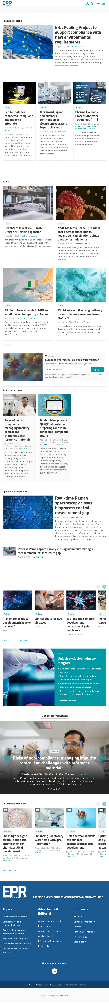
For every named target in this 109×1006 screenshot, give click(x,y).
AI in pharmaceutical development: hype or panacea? (17, 622)
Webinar (54, 759)
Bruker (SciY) (80, 126)
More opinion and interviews (15, 640)
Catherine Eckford (29, 236)
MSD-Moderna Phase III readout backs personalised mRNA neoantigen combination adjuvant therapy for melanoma (80, 234)
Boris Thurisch (78, 46)
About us (78, 916)
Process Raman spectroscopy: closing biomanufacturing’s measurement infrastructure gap (55, 551)
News (8, 223)
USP (25, 448)
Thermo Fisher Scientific (53, 445)
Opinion (7, 614)
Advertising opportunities (50, 921)
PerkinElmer (86, 777)
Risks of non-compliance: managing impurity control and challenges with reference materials (18, 430)
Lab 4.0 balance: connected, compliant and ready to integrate (19, 118)
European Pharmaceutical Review (85, 127)
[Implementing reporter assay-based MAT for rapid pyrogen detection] (48, 789)
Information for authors (49, 941)
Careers (77, 926)
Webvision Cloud (61, 996)
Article (8, 107)
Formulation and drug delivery (17, 943)
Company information (84, 921)
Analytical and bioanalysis (16, 916)
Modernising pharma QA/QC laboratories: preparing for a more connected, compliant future (54, 428)
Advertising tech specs (49, 931)
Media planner (45, 926)
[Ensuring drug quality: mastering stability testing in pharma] (56, 789)
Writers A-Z (41, 985)
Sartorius (8, 130)
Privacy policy (80, 936)
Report (79, 107)
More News (8, 345)
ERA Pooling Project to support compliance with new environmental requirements (78, 34)
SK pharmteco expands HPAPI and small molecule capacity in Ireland (27, 312)
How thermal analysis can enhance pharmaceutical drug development (80, 842)
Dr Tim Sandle (60, 131)
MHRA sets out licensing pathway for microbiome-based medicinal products (80, 314)
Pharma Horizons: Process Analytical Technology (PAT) (87, 116)
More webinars (9, 870)
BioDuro (6, 860)
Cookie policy (80, 941)
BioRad (38, 853)
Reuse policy (44, 946)
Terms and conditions (84, 931)
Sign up (96, 369)
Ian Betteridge (76, 517)
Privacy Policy (70, 377)
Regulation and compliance (16, 938)
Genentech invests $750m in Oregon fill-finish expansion (23, 230)
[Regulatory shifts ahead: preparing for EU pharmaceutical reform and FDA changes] (51, 789)
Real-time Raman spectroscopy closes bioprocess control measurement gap (73, 505)
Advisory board (45, 936)
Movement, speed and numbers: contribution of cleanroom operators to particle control (53, 120)
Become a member (68, 700)
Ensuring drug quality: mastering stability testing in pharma (54, 768)
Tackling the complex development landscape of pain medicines (80, 624)
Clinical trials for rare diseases (48, 620)
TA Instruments (73, 856)
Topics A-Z (27, 985)
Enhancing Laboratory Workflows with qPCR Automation (49, 840)
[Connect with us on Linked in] (54, 971)
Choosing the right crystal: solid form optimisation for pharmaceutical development (15, 844)
